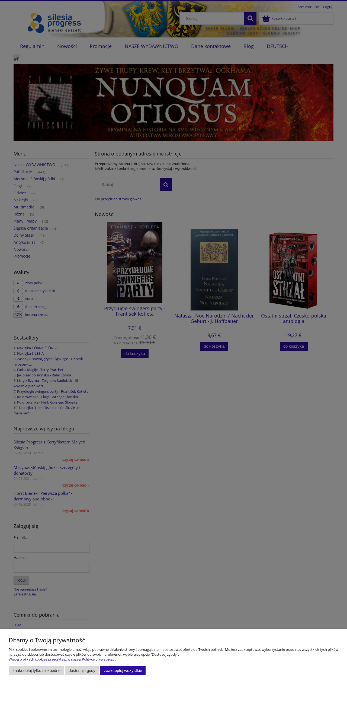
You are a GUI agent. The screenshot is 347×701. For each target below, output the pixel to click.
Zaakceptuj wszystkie (123, 670)
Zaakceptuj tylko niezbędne (36, 670)
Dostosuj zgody (82, 670)
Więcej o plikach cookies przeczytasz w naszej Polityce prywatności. (62, 659)
